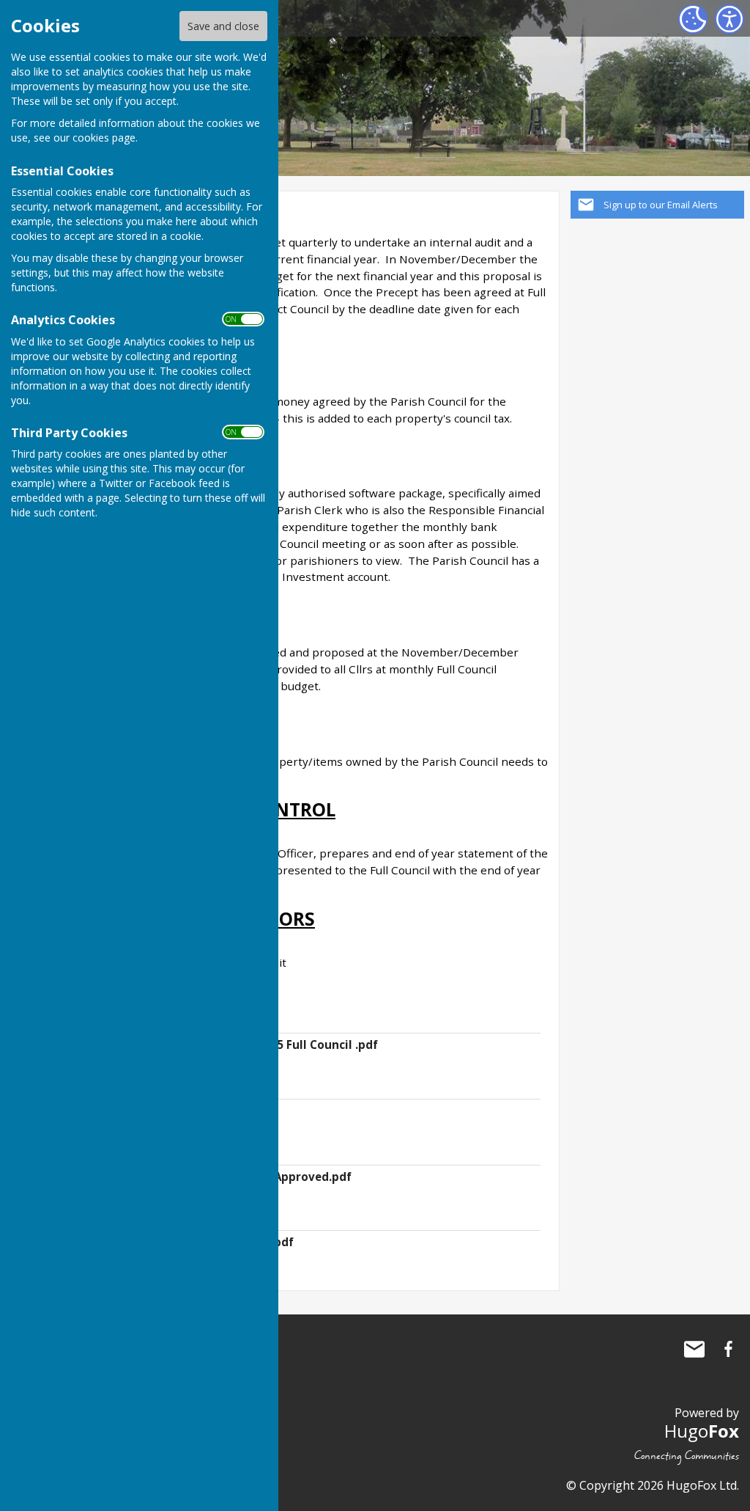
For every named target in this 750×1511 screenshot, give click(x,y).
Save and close (223, 26)
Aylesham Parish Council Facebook (728, 1349)
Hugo (701, 1431)
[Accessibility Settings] (729, 19)
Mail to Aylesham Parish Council (694, 1349)
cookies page (104, 137)
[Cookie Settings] (693, 19)
